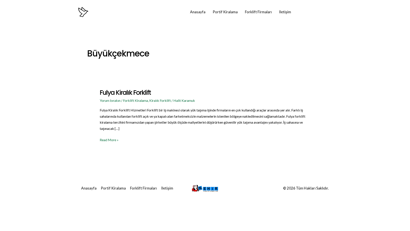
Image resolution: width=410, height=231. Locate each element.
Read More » (109, 139)
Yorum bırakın (110, 100)
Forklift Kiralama (135, 100)
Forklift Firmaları (258, 12)
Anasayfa (197, 12)
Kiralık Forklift (160, 100)
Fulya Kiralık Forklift (125, 92)
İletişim (285, 12)
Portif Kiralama (225, 12)
